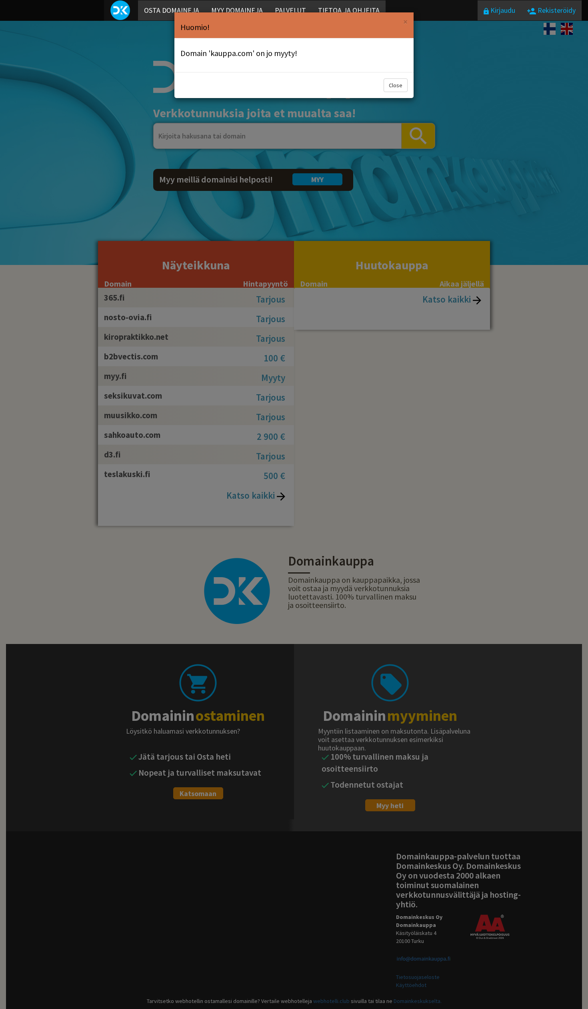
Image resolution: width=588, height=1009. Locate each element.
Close (395, 85)
